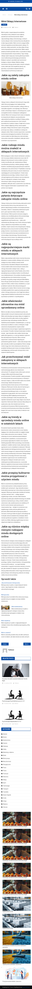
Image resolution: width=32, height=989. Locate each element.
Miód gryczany (5, 594)
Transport (5, 789)
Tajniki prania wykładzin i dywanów (12, 964)
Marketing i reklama (8, 752)
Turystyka (5, 792)
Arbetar (5, 734)
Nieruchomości (7, 761)
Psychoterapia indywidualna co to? (11, 721)
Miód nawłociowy (28, 644)
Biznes (5, 737)
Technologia (6, 785)
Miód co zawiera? (6, 632)
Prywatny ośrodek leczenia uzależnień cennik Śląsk (14, 679)
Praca (4, 767)
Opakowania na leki (8, 911)
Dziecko (5, 743)
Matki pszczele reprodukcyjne (6, 644)
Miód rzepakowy (5, 620)
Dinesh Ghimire (25, 987)
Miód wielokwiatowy (17, 606)
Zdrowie (4, 24)
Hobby (4, 749)
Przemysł (5, 773)
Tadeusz (16, 27)
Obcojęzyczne (7, 764)
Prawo (4, 770)
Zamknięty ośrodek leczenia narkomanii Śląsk (15, 826)
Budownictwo (6, 740)
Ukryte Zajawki (7, 795)
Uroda (4, 798)
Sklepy (5, 779)
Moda (4, 755)
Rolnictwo (5, 776)
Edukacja (5, 746)
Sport (4, 782)
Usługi (4, 801)
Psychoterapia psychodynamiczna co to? (13, 701)
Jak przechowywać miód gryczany (10, 583)
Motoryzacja (6, 758)
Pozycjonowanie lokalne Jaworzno (12, 981)
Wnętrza (5, 804)
